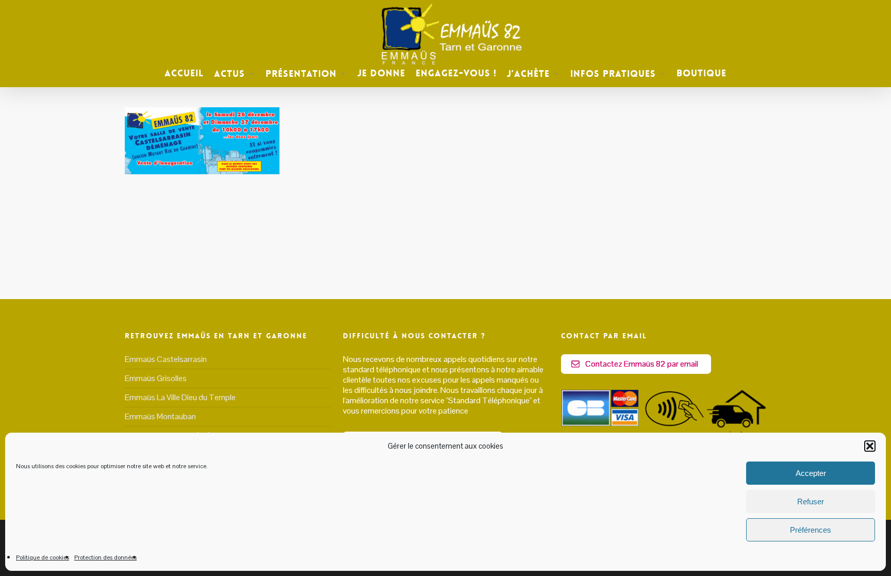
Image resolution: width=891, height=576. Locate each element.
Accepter (811, 473)
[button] (870, 446)
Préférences (810, 529)
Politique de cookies (42, 557)
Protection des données (105, 557)
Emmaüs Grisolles (156, 378)
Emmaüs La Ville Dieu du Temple (180, 397)
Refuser (810, 501)
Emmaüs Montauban (160, 416)
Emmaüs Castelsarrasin (166, 359)
